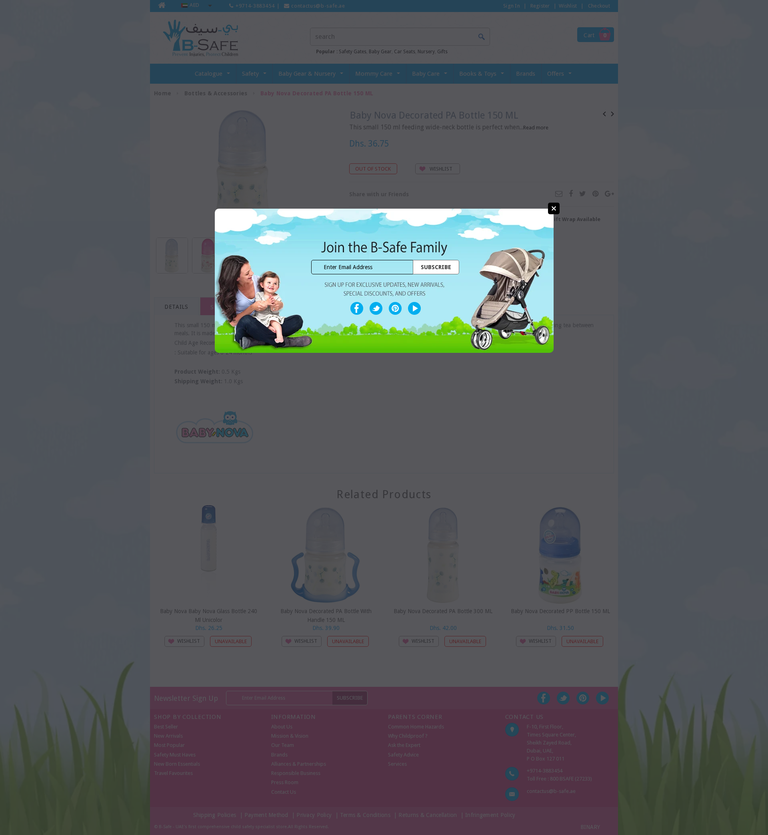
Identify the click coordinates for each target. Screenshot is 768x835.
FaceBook (357, 308)
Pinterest (395, 308)
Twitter (376, 308)
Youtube (414, 308)
